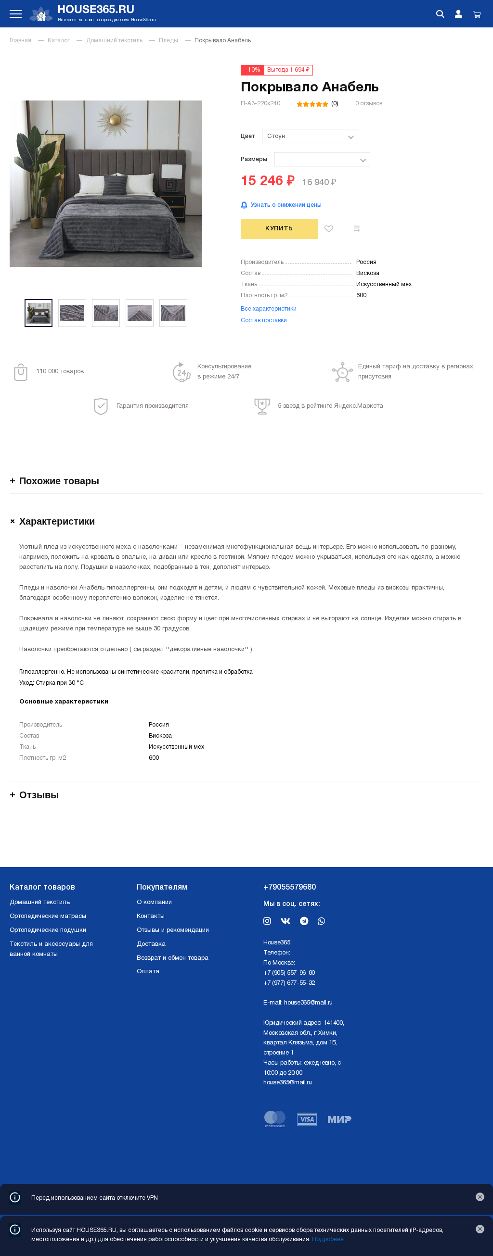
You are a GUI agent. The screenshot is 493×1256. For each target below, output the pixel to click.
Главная (20, 40)
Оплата (148, 972)
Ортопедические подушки (48, 930)
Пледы (168, 40)
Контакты (151, 916)
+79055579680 (289, 887)
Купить (279, 228)
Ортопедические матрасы (48, 916)
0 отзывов (368, 103)
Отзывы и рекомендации (173, 930)
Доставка (151, 944)
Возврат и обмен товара (172, 958)
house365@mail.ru (308, 1003)
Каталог (59, 40)
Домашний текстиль (114, 40)
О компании (154, 902)
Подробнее (328, 1239)
